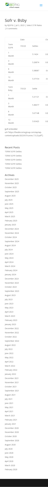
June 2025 (9, 204)
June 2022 (9, 353)
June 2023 (9, 303)
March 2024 (10, 266)
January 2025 (10, 224)
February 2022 (11, 370)
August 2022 (10, 345)
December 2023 (12, 278)
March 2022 (10, 366)
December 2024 (12, 229)
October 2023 (11, 287)
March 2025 (10, 216)
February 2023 (11, 320)
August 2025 (10, 195)
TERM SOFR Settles (13, 151)
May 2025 (9, 208)
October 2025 (11, 187)
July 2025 (9, 200)
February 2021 (11, 419)
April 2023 (9, 312)
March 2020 (10, 465)
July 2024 (9, 249)
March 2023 (10, 316)
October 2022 (11, 336)
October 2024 (11, 237)
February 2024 (11, 270)
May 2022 (9, 357)
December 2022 (12, 328)
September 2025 (12, 191)
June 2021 (9, 403)
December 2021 (12, 378)
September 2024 (12, 241)
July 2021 (9, 399)
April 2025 (9, 212)
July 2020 (9, 449)
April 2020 (9, 461)
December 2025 (12, 179)
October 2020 (11, 436)
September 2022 (12, 341)
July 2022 (9, 349)
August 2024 (10, 245)
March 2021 (10, 415)
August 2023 (10, 295)
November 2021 (12, 382)
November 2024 (12, 233)
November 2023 (12, 283)
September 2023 (12, 291)
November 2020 (12, 432)
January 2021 (10, 424)
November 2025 (12, 183)
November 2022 (12, 332)
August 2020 (10, 444)
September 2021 (12, 390)
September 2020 (12, 440)
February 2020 (11, 469)
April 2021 (9, 411)
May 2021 (9, 407)
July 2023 (9, 299)
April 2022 (9, 361)
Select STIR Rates (34, 25)
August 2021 (10, 395)
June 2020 (9, 453)
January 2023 (10, 324)
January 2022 (10, 374)
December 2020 (12, 428)
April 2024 (9, 262)
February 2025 (11, 220)
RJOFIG (10, 25)
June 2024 (9, 253)
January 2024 (10, 274)
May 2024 (9, 258)
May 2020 (9, 457)
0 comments (11, 28)
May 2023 (9, 307)
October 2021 (11, 386)
